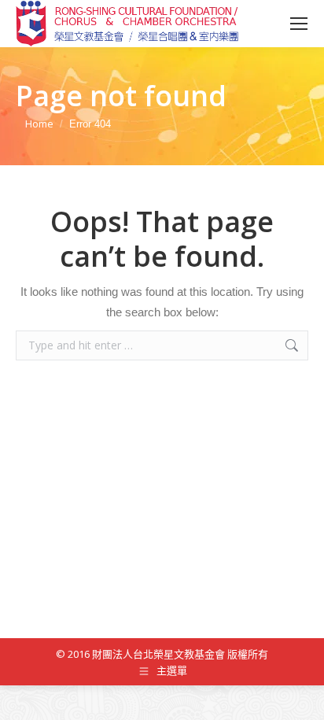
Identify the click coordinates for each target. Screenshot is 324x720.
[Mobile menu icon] (298, 23)
